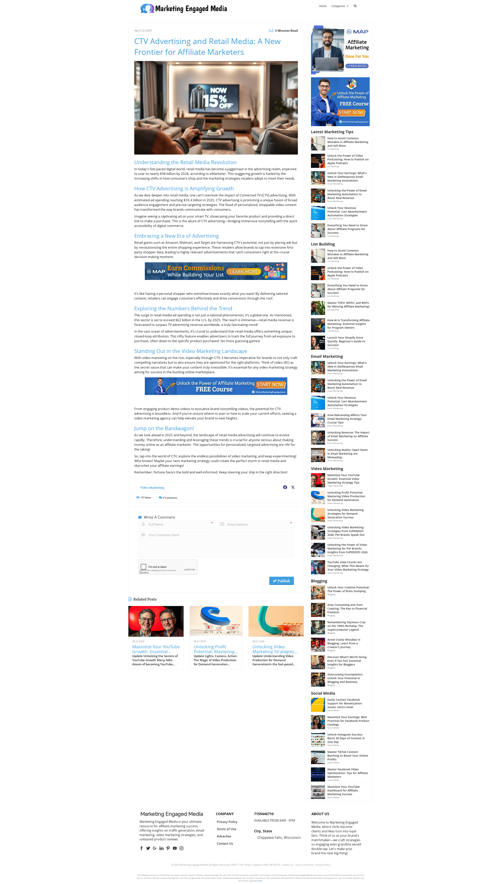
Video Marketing (152, 488)
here (260, 880)
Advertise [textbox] (224, 836)
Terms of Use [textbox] (226, 829)
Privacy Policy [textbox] (227, 821)
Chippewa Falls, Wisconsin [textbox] (279, 837)
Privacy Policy (322, 864)
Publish (283, 580)
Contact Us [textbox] (225, 843)
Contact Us (288, 864)
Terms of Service (304, 864)
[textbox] (172, 813)
